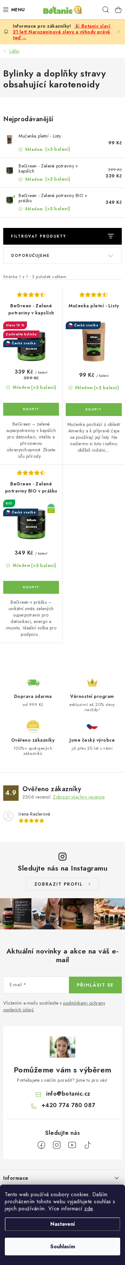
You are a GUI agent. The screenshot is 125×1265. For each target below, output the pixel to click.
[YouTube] (72, 1145)
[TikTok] (87, 1145)
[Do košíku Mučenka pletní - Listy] (94, 409)
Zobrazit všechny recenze (78, 797)
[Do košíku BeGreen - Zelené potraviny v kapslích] (31, 409)
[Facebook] (41, 1145)
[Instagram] (57, 1145)
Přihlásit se (95, 985)
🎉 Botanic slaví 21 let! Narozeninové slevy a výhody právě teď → (61, 32)
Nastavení (62, 1224)
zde (88, 1208)
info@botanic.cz (68, 1093)
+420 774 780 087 (68, 1105)
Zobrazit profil (58, 884)
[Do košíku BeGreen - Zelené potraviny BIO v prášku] (31, 587)
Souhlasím (62, 1246)
